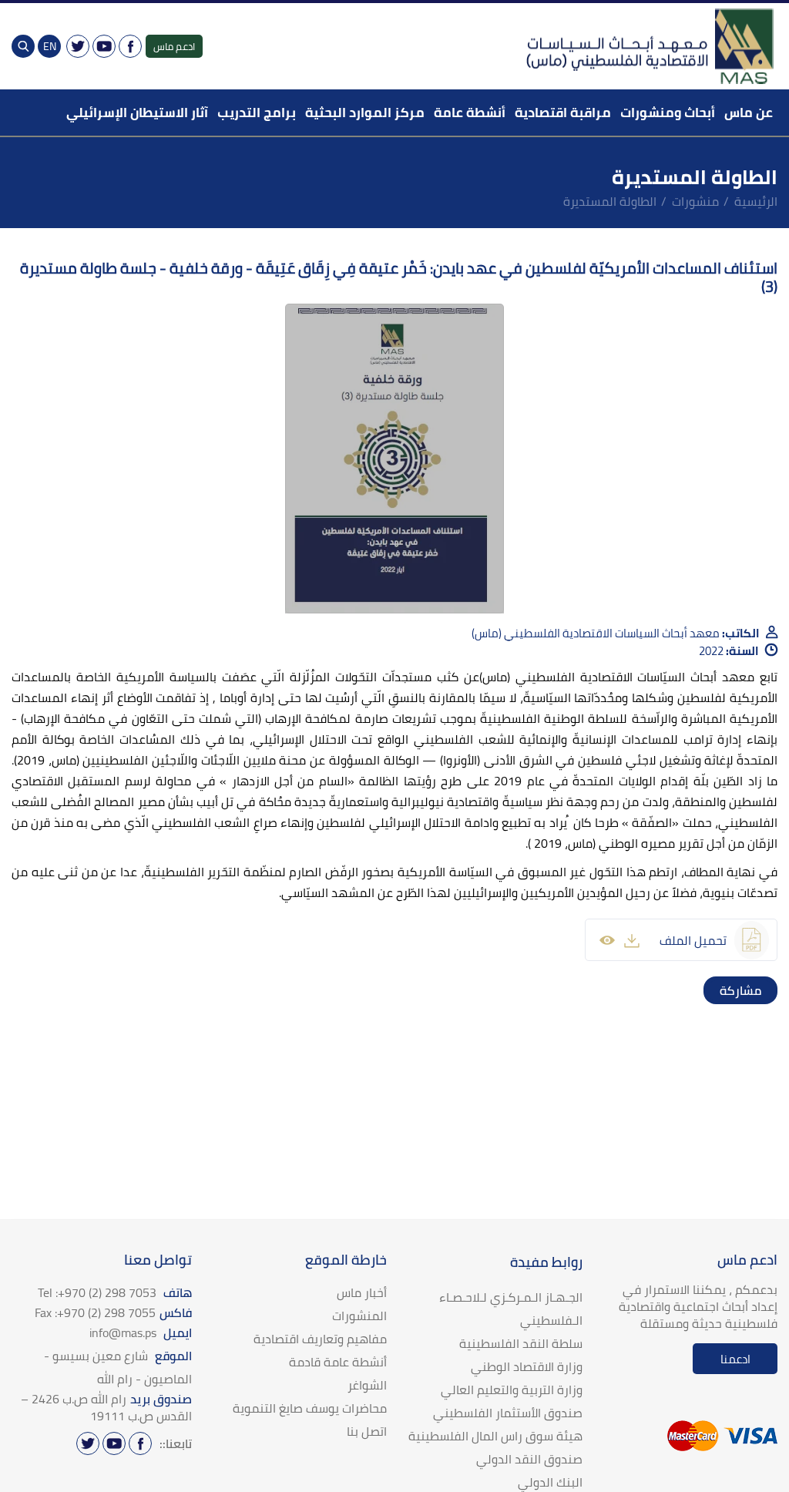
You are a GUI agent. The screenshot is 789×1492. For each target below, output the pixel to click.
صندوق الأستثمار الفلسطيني (508, 1412)
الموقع (118, 1367)
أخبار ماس (362, 1292)
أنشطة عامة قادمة (338, 1361)
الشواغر (367, 1384)
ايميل (140, 1332)
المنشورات (359, 1315)
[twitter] (748, 990)
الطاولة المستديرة (609, 201)
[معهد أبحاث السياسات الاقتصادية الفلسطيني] (648, 46)
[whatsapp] (733, 990)
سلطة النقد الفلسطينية (521, 1343)
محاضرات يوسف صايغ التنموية (310, 1408)
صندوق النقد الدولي (529, 1458)
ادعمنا (735, 1359)
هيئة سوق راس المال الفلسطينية (495, 1435)
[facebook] (763, 990)
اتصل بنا (367, 1431)
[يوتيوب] (104, 46)
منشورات (695, 201)
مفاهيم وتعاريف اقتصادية (320, 1338)
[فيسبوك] (130, 46)
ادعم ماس (174, 46)
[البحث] (23, 46)
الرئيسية (755, 201)
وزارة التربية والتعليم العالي (512, 1389)
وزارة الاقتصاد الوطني (527, 1366)
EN (49, 46)
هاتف (115, 1292)
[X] (77, 46)
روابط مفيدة (546, 1262)
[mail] (717, 990)
